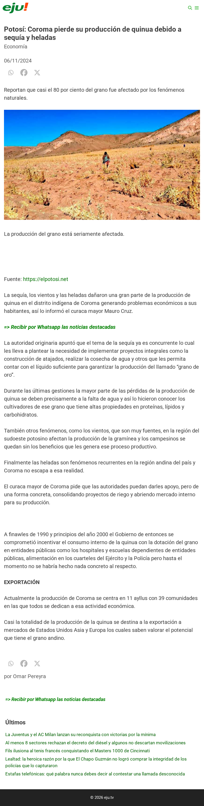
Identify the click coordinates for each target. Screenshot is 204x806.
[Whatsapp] (11, 72)
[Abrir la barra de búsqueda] (190, 8)
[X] (37, 72)
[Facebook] (24, 72)
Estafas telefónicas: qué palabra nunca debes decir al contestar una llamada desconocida (95, 773)
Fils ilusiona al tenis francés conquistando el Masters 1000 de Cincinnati (77, 750)
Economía (15, 46)
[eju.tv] (15, 8)
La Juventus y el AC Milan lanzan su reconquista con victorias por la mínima (80, 734)
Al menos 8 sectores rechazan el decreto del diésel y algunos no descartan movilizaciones (95, 742)
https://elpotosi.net (45, 279)
